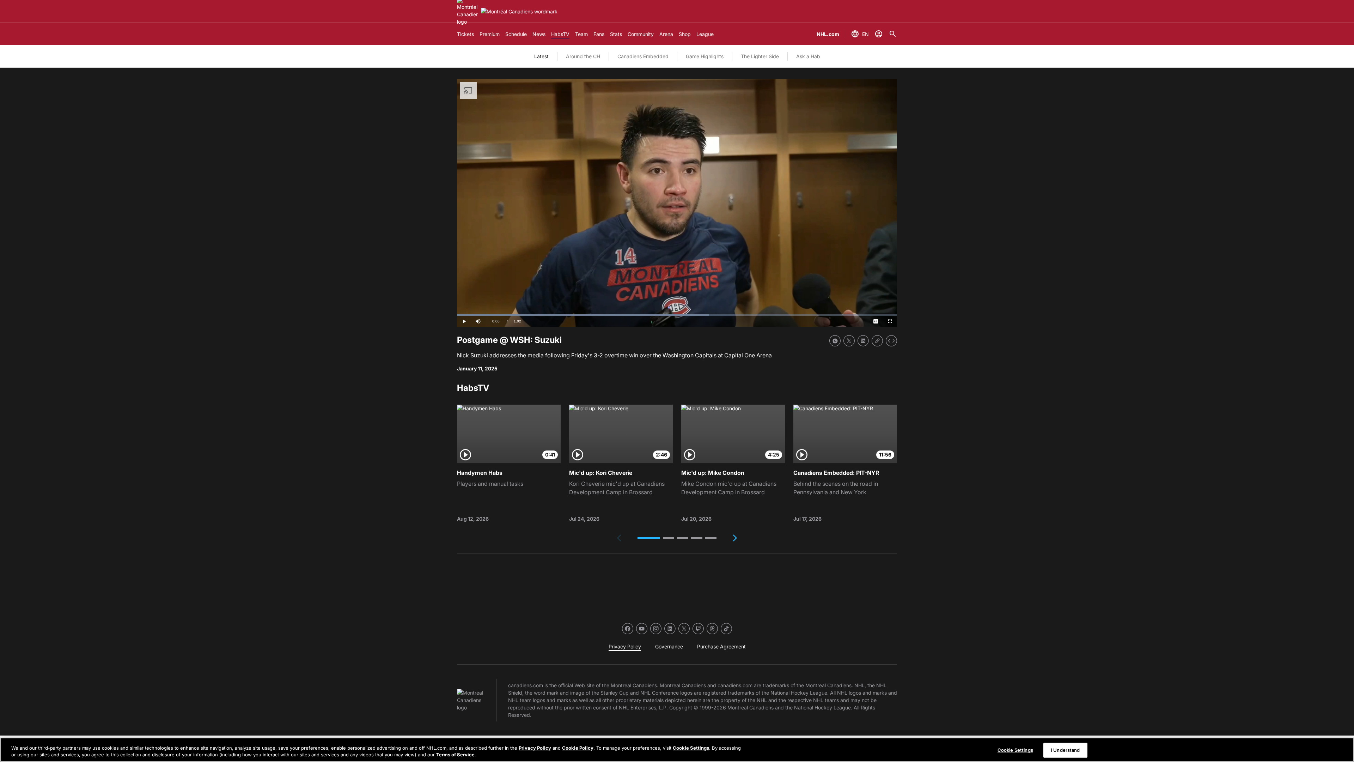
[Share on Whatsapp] (835, 340)
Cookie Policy (577, 748)
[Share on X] (849, 340)
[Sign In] (878, 34)
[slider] (677, 315)
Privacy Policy (535, 748)
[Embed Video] (891, 340)
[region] (677, 750)
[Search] (893, 34)
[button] (649, 538)
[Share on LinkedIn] (863, 340)
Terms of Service (455, 754)
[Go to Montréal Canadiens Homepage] (519, 11)
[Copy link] (877, 340)
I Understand (1065, 750)
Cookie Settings (691, 748)
